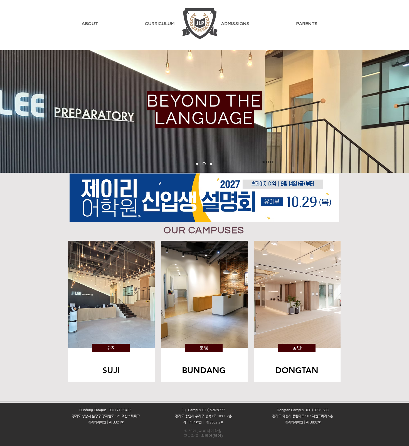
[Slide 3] (197, 164)
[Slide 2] (211, 164)
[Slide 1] (204, 163)
